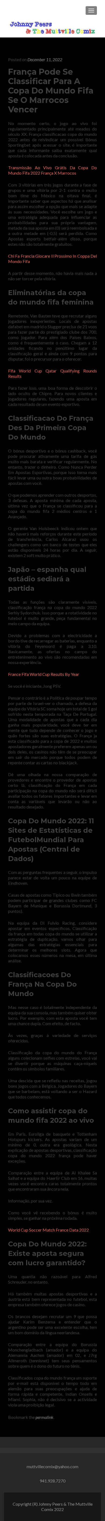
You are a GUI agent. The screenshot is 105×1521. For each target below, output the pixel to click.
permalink (44, 1417)
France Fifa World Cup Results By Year (43, 674)
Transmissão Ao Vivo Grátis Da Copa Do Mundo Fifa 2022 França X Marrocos (52, 170)
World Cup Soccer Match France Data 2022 (48, 1229)
